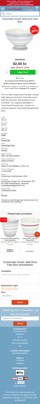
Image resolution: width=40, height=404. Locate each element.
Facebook (20, 360)
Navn (3, 292)
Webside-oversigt (20, 340)
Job (20, 346)
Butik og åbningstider (20, 343)
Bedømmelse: (9, 286)
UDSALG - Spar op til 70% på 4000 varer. (20, 4)
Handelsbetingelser (20, 353)
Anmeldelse (6, 271)
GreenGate (5, 140)
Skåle (3, 135)
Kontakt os (20, 334)
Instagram (20, 363)
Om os (20, 337)
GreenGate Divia (8, 145)
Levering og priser (20, 331)
